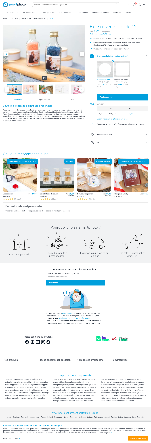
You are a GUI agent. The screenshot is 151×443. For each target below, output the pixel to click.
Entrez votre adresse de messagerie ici (63, 274)
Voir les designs (106, 97)
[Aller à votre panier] (144, 4)
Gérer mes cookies (10, 438)
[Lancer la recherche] (116, 4)
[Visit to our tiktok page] (48, 342)
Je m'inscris (53, 283)
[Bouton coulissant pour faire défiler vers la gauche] (6, 54)
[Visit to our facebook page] (27, 342)
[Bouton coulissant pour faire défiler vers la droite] (82, 54)
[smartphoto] (14, 4)
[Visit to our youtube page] (37, 342)
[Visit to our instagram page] (43, 342)
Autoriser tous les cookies (138, 438)
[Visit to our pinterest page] (32, 342)
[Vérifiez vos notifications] (139, 4)
